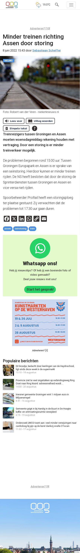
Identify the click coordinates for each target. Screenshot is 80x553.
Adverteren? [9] (40, 486)
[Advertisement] (40, 19)
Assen (7, 228)
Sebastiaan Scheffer (46, 50)
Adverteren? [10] (40, 28)
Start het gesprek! (40, 289)
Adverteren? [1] (40, 350)
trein (32, 228)
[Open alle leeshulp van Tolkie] (34, 128)
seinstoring (20, 228)
